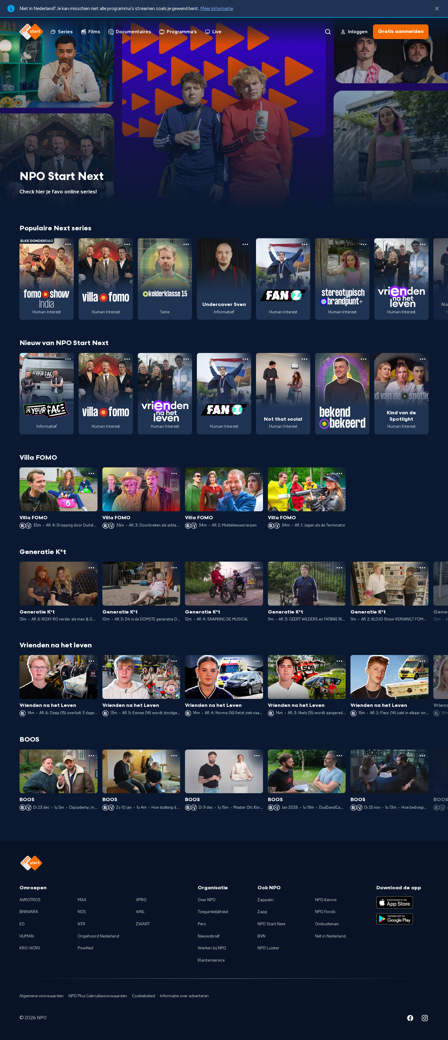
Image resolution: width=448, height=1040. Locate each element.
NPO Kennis (325, 900)
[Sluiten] (437, 8)
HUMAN (27, 936)
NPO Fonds (325, 912)
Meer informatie (216, 8)
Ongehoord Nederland (98, 936)
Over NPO (206, 900)
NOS (82, 912)
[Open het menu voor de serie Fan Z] (304, 244)
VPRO (141, 900)
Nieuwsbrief (208, 936)
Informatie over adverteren (184, 996)
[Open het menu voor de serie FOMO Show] (68, 244)
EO (22, 924)
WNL (140, 912)
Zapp (262, 912)
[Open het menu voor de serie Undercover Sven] (245, 244)
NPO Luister (268, 948)
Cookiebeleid (143, 996)
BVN (261, 936)
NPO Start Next (272, 924)
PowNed (85, 948)
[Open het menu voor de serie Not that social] (304, 359)
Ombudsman (327, 924)
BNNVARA (29, 912)
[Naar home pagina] (31, 32)
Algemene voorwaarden (42, 996)
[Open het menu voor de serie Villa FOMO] (127, 244)
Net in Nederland (330, 936)
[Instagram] (424, 1019)
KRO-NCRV (30, 948)
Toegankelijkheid (213, 912)
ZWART (143, 924)
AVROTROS (30, 900)
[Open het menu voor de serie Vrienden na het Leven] (422, 244)
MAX (82, 900)
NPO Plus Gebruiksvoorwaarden (98, 996)
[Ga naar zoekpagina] (328, 31)
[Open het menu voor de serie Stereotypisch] (363, 244)
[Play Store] (394, 918)
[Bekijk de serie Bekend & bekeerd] (342, 393)
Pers (202, 924)
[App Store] (394, 902)
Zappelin (266, 900)
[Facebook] (410, 1019)
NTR (81, 924)
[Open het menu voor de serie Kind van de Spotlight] (422, 359)
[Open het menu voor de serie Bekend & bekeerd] (363, 359)
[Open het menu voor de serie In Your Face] (68, 359)
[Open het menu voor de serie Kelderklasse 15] (186, 244)
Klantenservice (211, 960)
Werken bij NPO (212, 948)
